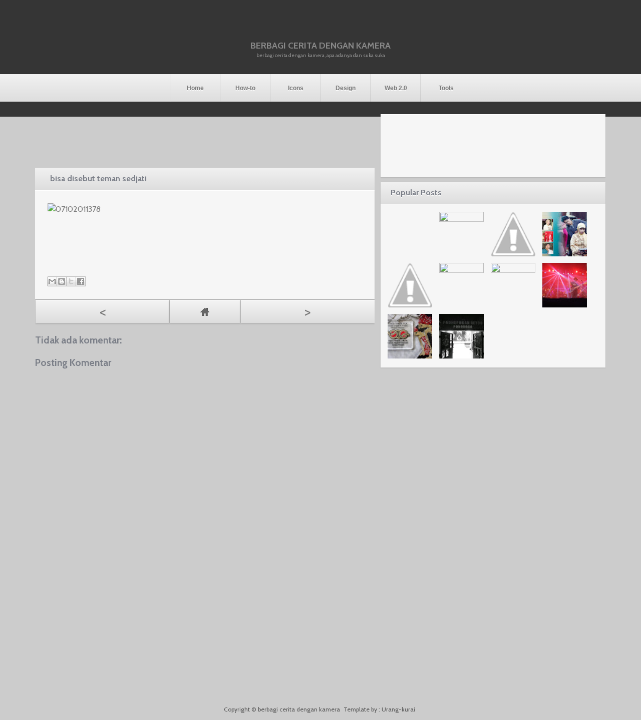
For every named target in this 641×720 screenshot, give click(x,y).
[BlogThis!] (62, 281)
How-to (245, 88)
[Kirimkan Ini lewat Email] (52, 281)
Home (195, 88)
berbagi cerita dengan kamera (320, 45)
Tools (446, 88)
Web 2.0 (396, 88)
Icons (295, 88)
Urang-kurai (398, 709)
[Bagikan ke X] (71, 281)
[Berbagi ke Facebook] (81, 281)
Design (346, 88)
